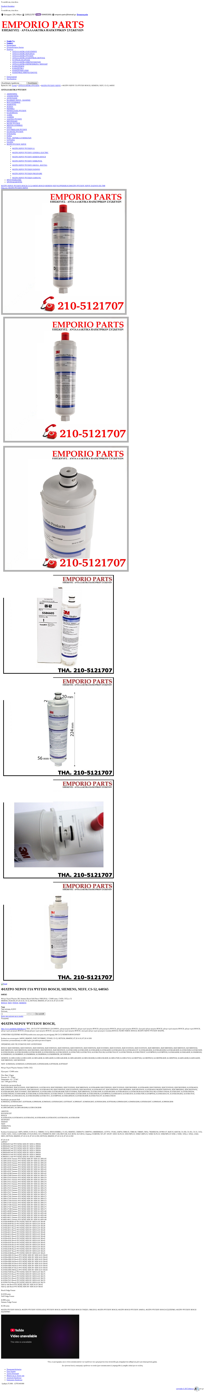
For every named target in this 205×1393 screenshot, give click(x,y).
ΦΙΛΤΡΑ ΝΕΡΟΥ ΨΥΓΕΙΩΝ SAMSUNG (26, 178)
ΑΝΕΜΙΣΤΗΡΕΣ (12, 96)
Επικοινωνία (82, 15)
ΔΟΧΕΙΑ (10, 106)
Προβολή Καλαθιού (8, 6)
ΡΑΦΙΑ (9, 136)
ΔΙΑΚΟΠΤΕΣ (11, 104)
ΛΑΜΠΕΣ (10, 117)
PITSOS (15, 1003)
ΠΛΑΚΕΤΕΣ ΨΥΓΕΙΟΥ (15, 132)
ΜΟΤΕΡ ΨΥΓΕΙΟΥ (13, 123)
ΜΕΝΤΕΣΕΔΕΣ (12, 121)
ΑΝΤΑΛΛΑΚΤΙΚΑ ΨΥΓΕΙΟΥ (28, 86)
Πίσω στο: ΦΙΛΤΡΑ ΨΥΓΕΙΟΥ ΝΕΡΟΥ (14, 188)
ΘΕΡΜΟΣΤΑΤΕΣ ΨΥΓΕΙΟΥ (16, 111)
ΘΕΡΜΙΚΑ (11, 109)
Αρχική (14, 86)
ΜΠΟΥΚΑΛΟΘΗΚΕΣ (15, 125)
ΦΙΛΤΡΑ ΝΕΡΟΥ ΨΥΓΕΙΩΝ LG (23, 148)
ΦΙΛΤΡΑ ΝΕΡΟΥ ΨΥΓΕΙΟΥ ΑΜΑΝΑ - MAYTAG (29, 165)
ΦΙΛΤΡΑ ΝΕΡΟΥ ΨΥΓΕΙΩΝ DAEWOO (26, 169)
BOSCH (4, 1003)
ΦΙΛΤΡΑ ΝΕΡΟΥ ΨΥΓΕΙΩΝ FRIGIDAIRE (27, 174)
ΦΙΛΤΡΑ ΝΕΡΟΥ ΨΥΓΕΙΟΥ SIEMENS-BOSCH (29, 157)
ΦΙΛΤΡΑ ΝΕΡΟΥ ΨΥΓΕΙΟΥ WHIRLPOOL (27, 161)
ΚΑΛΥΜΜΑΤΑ (12, 113)
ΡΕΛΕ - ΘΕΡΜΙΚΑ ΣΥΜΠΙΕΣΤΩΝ (19, 138)
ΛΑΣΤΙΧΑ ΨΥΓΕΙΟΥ (14, 119)
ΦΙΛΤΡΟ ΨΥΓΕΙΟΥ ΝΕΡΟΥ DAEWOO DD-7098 (87, 186)
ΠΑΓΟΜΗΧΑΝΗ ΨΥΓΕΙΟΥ (17, 130)
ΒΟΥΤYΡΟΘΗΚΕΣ (13, 102)
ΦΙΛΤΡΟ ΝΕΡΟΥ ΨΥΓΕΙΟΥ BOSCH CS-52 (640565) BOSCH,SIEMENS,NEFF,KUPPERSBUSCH (35, 186)
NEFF (10, 1003)
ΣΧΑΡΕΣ (10, 142)
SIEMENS (22, 1003)
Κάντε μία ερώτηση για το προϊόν (12, 1016)
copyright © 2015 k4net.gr (185, 1389)
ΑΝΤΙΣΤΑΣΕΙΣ (12, 98)
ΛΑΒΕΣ (9, 115)
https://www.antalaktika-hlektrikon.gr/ (13, 1029)
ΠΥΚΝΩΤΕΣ (11, 134)
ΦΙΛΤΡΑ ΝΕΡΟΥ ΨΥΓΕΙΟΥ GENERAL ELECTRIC (30, 153)
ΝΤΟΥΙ (9, 127)
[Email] (4, 984)
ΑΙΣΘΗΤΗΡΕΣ (12, 94)
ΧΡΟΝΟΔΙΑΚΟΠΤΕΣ (14, 182)
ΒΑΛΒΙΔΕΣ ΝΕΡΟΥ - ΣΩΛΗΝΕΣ (18, 100)
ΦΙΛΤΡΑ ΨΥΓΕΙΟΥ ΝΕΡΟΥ (51, 86)
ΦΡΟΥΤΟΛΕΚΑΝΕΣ (14, 180)
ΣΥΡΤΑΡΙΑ (11, 140)
